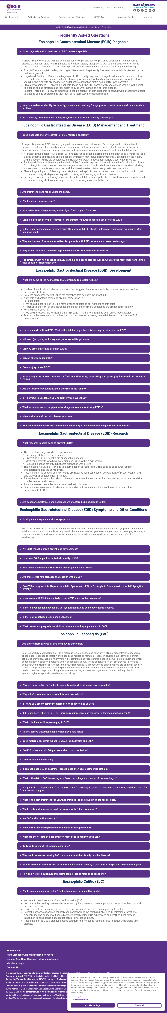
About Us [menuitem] (148, 17)
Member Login (97, 7)
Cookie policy (77, 997)
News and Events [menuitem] (126, 17)
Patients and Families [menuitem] (38, 17)
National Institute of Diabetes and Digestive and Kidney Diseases (61, 985)
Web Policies (14, 950)
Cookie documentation (80, 999)
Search (84, 8)
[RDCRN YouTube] (146, 10)
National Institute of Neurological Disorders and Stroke (49, 991)
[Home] (13, 8)
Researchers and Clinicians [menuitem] (72, 17)
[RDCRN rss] (153, 10)
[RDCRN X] (142, 10)
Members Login (15, 963)
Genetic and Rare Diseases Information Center (33, 959)
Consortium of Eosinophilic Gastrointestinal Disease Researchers (41, 972)
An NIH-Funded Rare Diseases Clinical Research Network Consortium (83, 27)
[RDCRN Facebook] (134, 10)
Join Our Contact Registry (115, 7)
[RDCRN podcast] (150, 10)
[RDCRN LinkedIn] (138, 10)
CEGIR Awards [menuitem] (101, 17)
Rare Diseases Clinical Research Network (30, 954)
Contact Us (13, 967)
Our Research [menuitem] (11, 17)
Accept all (139, 1005)
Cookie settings (92, 1005)
